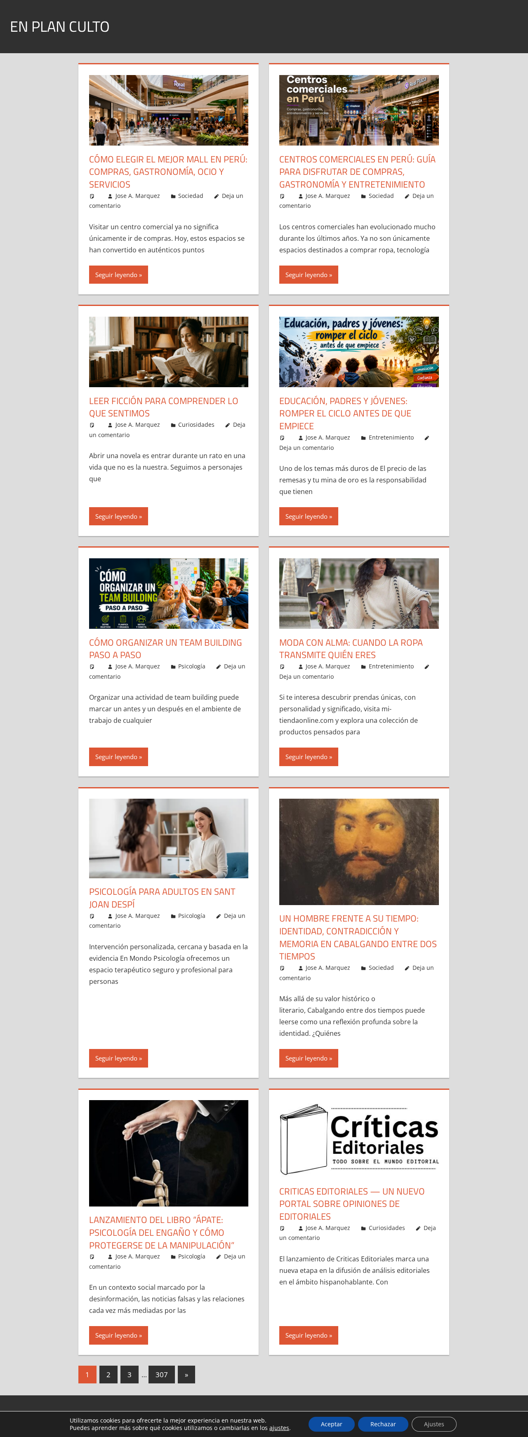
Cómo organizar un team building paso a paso (165, 648)
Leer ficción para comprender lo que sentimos (163, 407)
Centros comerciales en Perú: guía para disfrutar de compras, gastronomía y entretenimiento (357, 172)
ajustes (279, 1428)
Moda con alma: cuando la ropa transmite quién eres (351, 648)
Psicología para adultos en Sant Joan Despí (162, 897)
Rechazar (383, 1424)
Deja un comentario (306, 448)
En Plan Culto (60, 26)
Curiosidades (196, 424)
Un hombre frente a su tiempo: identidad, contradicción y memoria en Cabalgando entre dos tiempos (358, 937)
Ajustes (434, 1424)
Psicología (191, 666)
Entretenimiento (391, 437)
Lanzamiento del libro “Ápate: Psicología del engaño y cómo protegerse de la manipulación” (161, 1232)
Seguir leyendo (116, 274)
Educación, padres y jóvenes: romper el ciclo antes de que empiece (345, 413)
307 (162, 1374)
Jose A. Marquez (138, 196)
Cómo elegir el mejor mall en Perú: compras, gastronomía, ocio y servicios (168, 172)
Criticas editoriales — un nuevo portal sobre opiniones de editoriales (352, 1204)
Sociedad (190, 196)
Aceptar (331, 1424)
